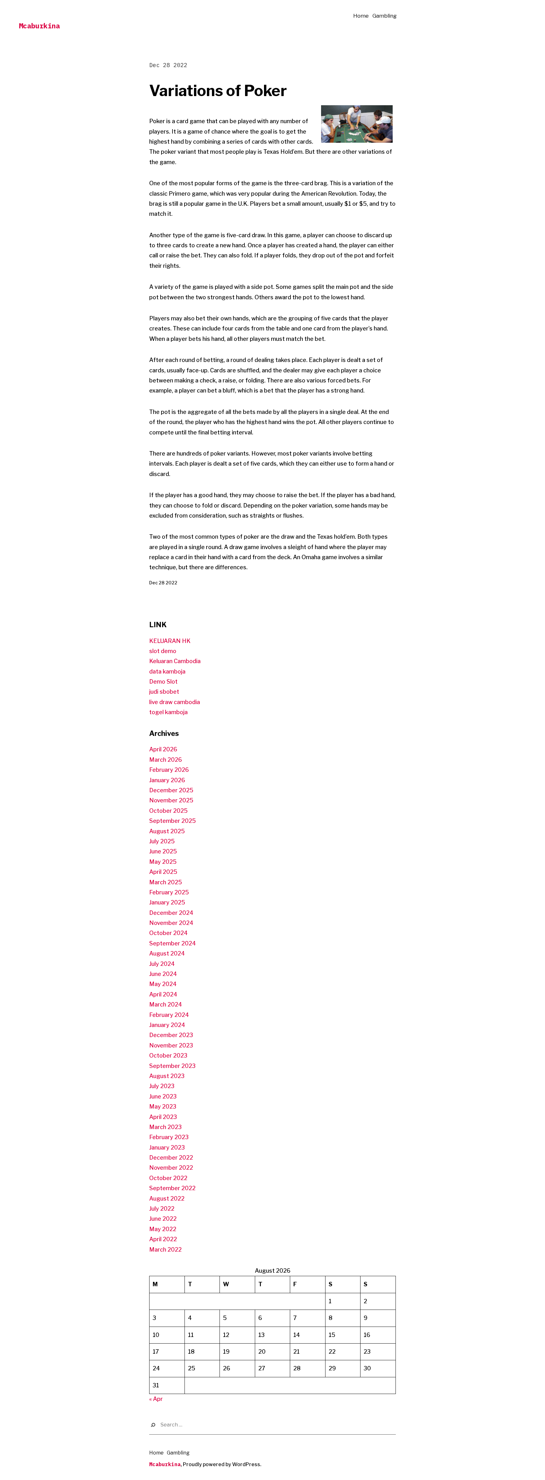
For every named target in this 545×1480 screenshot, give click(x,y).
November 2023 (171, 1045)
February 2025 (169, 892)
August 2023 (167, 1076)
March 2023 (165, 1127)
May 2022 (162, 1229)
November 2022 (171, 1167)
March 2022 (165, 1249)
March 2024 (165, 1004)
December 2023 (171, 1035)
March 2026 (165, 759)
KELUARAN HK (169, 641)
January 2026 (167, 780)
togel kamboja (168, 712)
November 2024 (171, 923)
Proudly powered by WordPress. (222, 1464)
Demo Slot (163, 681)
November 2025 (171, 800)
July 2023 (161, 1086)
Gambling (384, 16)
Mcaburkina (39, 25)
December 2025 (171, 790)
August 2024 (167, 953)
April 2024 (163, 994)
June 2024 (163, 974)
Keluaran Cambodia (175, 661)
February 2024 (169, 1015)
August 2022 (167, 1198)
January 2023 (167, 1147)
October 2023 (168, 1055)
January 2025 (167, 902)
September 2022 (172, 1188)
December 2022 (171, 1157)
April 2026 (163, 749)
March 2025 (165, 882)
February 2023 (169, 1137)
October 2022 (168, 1178)
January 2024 (167, 1025)
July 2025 (162, 841)
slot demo (162, 651)
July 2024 (162, 964)
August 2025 (167, 831)
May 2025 (163, 861)
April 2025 (163, 872)
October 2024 (168, 933)
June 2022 (163, 1218)
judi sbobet (164, 691)
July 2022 (161, 1208)
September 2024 (172, 943)
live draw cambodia (174, 702)
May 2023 (162, 1106)
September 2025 (172, 820)
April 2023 (163, 1117)
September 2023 (172, 1066)
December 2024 (171, 912)
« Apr (156, 1399)
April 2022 (163, 1239)
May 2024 (163, 984)
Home (361, 16)
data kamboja (167, 671)
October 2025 (168, 810)
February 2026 (169, 769)
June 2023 (163, 1096)
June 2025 (163, 851)
